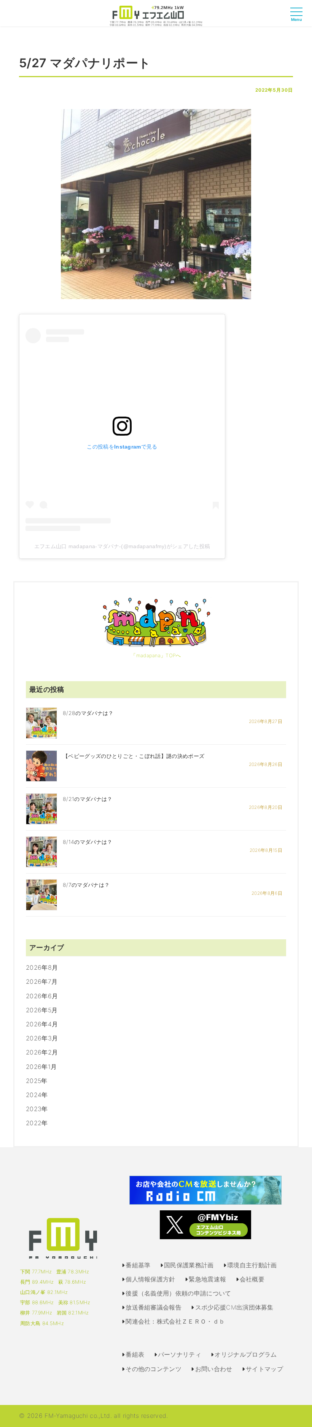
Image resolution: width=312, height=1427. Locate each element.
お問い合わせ (213, 1369)
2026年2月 (42, 1052)
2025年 (37, 1081)
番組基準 (138, 1265)
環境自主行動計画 (252, 1265)
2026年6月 (42, 996)
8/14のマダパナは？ (88, 842)
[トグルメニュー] (298, 18)
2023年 (37, 1109)
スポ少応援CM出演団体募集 (234, 1307)
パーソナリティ (179, 1354)
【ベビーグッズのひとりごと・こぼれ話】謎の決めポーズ (133, 756)
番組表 (135, 1354)
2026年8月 (42, 967)
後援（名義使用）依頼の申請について (178, 1293)
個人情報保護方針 (150, 1279)
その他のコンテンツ (153, 1369)
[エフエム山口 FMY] (156, 15)
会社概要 (252, 1279)
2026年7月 (41, 981)
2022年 (37, 1123)
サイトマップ (264, 1369)
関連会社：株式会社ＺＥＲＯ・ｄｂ (175, 1321)
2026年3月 (42, 1038)
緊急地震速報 (207, 1279)
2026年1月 (41, 1066)
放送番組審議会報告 (153, 1307)
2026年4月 (42, 1024)
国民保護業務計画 (189, 1265)
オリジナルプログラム (246, 1354)
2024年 (37, 1095)
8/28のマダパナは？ (88, 713)
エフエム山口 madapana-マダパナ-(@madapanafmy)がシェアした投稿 (122, 546)
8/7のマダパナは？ (86, 885)
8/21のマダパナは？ (88, 799)
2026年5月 (41, 1010)
